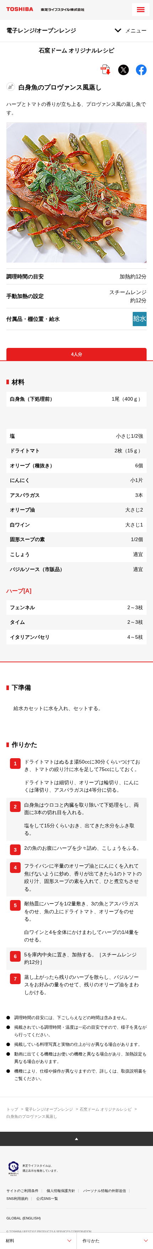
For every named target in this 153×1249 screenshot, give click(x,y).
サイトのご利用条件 (22, 1191)
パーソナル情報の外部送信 (104, 1191)
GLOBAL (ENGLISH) (23, 1218)
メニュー (136, 30)
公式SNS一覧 (47, 1199)
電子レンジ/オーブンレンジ (49, 1109)
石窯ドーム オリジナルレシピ (106, 1109)
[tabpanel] (76, 511)
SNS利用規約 (17, 1199)
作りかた (91, 1240)
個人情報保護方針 (61, 1191)
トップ (12, 1109)
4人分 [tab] (76, 354)
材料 (10, 1240)
